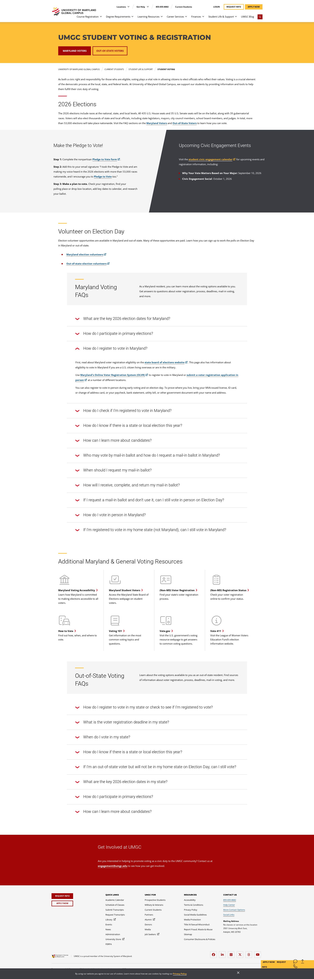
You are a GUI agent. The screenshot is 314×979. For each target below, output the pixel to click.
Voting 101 (115, 631)
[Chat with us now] (295, 962)
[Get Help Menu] (147, 6)
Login (216, 7)
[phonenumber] (295, 967)
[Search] (260, 16)
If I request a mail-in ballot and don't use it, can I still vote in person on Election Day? (153, 500)
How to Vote (65, 631)
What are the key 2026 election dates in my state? (125, 781)
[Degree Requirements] (132, 18)
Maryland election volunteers (84, 254)
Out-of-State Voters (185, 123)
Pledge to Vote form (104, 159)
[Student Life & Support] (235, 18)
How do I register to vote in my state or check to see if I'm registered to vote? (148, 707)
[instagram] (232, 953)
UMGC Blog (247, 16)
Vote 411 (215, 631)
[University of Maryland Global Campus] (74, 11)
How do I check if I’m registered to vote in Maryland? (127, 410)
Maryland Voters (156, 123)
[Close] (238, 973)
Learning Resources (148, 16)
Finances (196, 16)
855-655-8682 (162, 6)
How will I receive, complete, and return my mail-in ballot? (131, 485)
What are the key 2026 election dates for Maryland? (126, 318)
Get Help (141, 6)
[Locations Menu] (128, 6)
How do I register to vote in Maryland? (115, 348)
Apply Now (269, 962)
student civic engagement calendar (210, 159)
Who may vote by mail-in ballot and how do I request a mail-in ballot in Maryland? (151, 455)
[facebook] (214, 953)
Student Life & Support (221, 16)
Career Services (175, 16)
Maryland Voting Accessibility (76, 590)
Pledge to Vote (103, 176)
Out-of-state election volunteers (86, 263)
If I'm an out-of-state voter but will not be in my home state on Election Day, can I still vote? (159, 767)
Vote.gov (165, 631)
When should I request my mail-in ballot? (117, 470)
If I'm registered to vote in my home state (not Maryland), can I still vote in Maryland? (154, 529)
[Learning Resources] (161, 18)
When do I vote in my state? (106, 737)
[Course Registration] (100, 18)
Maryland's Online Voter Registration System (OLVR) (112, 375)
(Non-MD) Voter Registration (177, 590)
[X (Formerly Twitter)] (241, 953)
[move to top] (302, 962)
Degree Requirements (118, 16)
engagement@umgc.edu (112, 866)
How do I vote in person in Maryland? (114, 515)
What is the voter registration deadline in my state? (126, 722)
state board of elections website (164, 362)
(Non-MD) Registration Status (228, 590)
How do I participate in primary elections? (118, 333)
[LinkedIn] (223, 953)
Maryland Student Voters (124, 590)
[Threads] (249, 953)
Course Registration (88, 16)
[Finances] (203, 18)
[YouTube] (258, 953)
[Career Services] (186, 18)
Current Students (183, 6)
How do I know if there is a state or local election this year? (132, 425)
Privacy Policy (180, 973)
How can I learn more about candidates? (117, 440)
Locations (121, 6)
